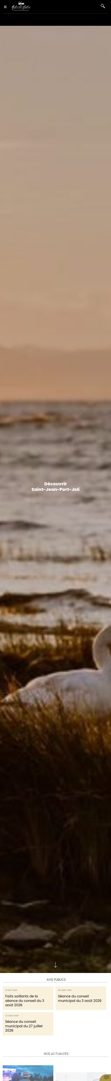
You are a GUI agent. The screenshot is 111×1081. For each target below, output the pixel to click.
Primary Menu (5, 6)
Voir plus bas (55, 965)
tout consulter (55, 1038)
